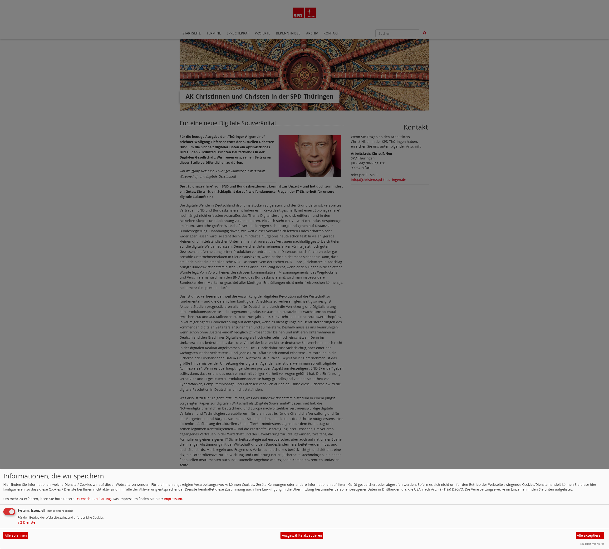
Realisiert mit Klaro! (592, 543)
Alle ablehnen (16, 535)
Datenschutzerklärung (93, 498)
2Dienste (26, 522)
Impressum (173, 498)
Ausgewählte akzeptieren (302, 535)
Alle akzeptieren (590, 535)
